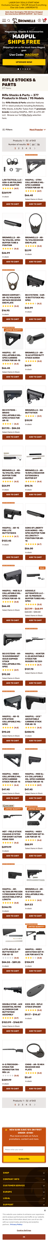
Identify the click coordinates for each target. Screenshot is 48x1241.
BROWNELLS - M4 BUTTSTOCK (34, 411)
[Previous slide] (3, 49)
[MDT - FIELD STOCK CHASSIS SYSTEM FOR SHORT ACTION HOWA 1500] (12, 817)
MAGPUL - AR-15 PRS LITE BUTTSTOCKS (10, 530)
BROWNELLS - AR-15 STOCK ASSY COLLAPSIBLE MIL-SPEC (34, 893)
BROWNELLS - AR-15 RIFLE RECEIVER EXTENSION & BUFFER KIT (34, 474)
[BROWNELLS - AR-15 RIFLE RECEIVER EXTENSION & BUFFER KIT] (35, 456)
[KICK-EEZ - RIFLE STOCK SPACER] (35, 990)
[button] (4, 20)
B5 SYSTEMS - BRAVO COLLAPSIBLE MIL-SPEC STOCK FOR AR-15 (11, 415)
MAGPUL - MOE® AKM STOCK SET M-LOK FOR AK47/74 (34, 952)
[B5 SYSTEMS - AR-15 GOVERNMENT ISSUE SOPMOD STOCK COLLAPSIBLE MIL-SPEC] (12, 639)
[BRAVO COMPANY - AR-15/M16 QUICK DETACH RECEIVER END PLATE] (12, 281)
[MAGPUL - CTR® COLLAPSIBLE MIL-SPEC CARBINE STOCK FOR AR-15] (35, 166)
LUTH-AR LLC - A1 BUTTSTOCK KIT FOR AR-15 (11, 952)
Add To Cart (12, 204)
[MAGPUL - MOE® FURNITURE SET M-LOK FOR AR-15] (35, 817)
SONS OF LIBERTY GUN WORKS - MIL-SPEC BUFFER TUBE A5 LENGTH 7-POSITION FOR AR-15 (35, 534)
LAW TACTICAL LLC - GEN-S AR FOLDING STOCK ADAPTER (12, 182)
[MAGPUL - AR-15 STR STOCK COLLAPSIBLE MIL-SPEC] (12, 702)
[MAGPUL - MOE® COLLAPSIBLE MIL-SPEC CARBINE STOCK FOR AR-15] (12, 760)
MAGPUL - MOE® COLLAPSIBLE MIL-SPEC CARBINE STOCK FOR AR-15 (11, 778)
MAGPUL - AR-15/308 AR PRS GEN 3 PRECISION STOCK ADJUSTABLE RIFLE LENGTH (12, 894)
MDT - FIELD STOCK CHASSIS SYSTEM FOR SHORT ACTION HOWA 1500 (12, 835)
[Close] (45, 1210)
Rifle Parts (27, 115)
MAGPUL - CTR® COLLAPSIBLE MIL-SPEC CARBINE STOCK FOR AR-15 (34, 184)
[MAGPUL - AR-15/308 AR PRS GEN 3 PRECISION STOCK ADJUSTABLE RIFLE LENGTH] (12, 875)
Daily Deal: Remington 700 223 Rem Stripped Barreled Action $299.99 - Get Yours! (24, 13)
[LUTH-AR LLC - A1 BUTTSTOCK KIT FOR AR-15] (12, 935)
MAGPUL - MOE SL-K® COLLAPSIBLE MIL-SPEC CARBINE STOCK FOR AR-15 (35, 778)
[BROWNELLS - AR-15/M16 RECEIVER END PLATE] (35, 223)
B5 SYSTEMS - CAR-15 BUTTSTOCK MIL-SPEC (35, 297)
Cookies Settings (24, 1230)
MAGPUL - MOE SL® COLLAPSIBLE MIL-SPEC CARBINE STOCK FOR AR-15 (12, 594)
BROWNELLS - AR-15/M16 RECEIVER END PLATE (34, 240)
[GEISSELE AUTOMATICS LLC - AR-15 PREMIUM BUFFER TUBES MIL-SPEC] (35, 576)
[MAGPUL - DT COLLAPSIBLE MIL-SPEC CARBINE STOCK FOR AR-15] (12, 338)
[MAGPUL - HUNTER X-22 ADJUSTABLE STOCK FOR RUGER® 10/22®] (35, 639)
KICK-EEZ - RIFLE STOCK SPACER (33, 1005)
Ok (24, 1237)
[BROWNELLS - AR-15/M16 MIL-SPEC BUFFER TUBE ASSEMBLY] (12, 456)
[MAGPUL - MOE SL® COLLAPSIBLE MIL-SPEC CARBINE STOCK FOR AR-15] (12, 576)
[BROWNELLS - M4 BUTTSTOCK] (35, 396)
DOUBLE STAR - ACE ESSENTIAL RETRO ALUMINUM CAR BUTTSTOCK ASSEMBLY (12, 1009)
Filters (9, 129)
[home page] (24, 21)
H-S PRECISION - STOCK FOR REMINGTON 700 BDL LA (10, 1068)
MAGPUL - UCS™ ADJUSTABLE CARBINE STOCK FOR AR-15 (33, 720)
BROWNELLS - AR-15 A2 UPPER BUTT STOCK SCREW (34, 355)
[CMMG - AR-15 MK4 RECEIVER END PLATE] (35, 1050)
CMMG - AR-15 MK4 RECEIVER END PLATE (34, 1067)
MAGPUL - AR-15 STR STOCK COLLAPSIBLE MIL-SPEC (11, 720)
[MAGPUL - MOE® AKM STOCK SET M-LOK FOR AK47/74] (35, 935)
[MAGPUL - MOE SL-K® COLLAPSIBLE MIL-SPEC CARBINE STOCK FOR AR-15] (35, 760)
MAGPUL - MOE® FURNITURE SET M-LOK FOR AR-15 (35, 834)
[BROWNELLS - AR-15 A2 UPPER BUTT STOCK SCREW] (35, 338)
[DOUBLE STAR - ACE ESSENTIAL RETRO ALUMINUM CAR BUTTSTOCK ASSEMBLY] (12, 990)
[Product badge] (31, 154)
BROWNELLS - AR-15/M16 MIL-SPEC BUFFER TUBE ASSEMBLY (11, 474)
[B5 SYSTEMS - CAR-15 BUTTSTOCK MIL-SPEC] (35, 281)
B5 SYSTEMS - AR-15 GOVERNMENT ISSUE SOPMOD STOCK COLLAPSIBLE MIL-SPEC (11, 660)
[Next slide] (44, 49)
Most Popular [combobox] (36, 129)
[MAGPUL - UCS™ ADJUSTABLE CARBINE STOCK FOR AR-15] (35, 702)
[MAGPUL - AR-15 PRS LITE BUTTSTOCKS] (12, 514)
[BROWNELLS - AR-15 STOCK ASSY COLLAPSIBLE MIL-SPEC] (35, 875)
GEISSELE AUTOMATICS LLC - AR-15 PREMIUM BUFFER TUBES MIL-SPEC (35, 595)
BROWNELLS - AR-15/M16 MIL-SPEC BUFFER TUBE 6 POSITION (11, 241)
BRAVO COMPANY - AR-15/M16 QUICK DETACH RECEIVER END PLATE (11, 299)
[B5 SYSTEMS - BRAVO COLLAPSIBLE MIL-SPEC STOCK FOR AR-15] (12, 396)
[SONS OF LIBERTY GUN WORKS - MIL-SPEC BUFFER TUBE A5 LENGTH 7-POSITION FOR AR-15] (35, 514)
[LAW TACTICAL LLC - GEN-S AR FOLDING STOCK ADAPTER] (12, 166)
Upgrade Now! (24, 62)
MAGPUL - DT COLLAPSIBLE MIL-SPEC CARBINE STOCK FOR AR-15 (11, 356)
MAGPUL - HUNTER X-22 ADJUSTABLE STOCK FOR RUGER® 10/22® (34, 657)
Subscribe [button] (24, 1159)
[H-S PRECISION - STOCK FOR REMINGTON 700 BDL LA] (12, 1050)
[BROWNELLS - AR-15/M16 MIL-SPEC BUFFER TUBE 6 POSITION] (12, 223)
